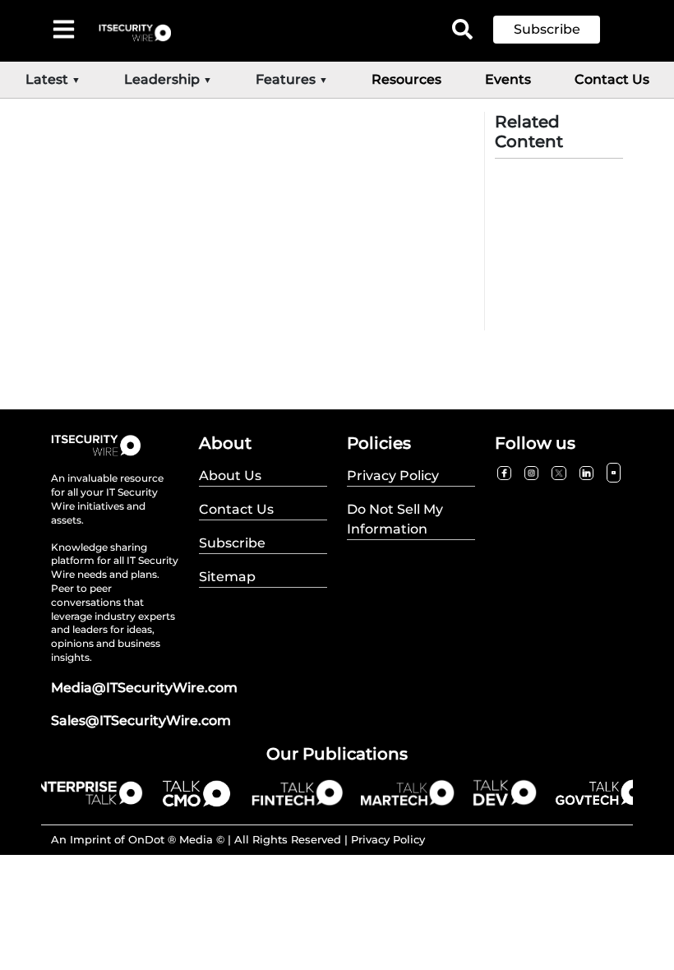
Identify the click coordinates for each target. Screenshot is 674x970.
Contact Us (612, 79)
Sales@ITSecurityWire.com (141, 720)
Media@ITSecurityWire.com (144, 687)
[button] (559, 30)
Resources (406, 79)
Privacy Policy (388, 839)
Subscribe (547, 29)
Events (508, 79)
